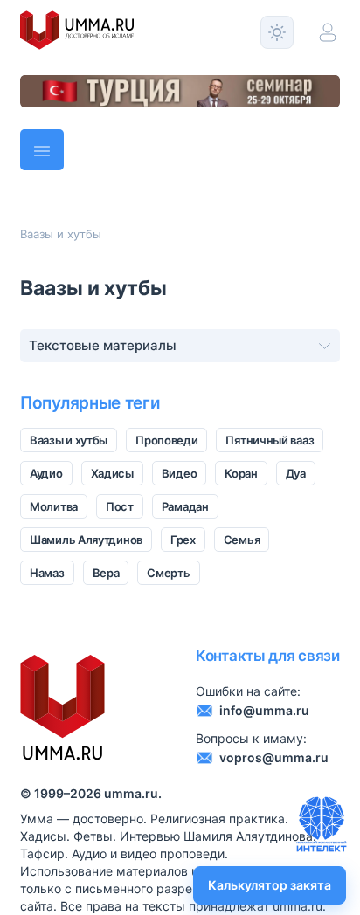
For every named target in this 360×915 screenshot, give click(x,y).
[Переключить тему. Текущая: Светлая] (277, 32)
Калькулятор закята (269, 884)
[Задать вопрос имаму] (321, 824)
